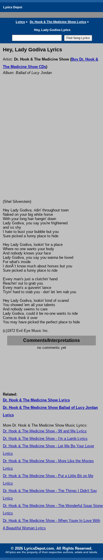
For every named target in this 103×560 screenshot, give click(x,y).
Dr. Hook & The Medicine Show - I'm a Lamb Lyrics (45, 438)
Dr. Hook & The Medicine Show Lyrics (58, 22)
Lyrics (20, 22)
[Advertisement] (51, 145)
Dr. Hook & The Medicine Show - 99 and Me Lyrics (45, 431)
